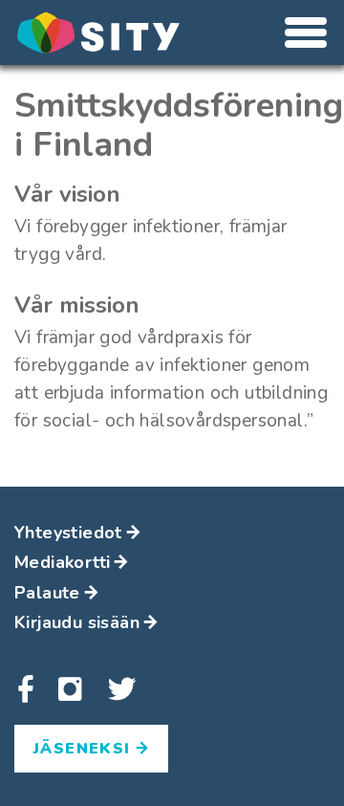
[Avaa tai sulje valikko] (306, 32)
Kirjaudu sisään (77, 622)
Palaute (47, 592)
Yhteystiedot (68, 532)
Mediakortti (62, 562)
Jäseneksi (85, 748)
